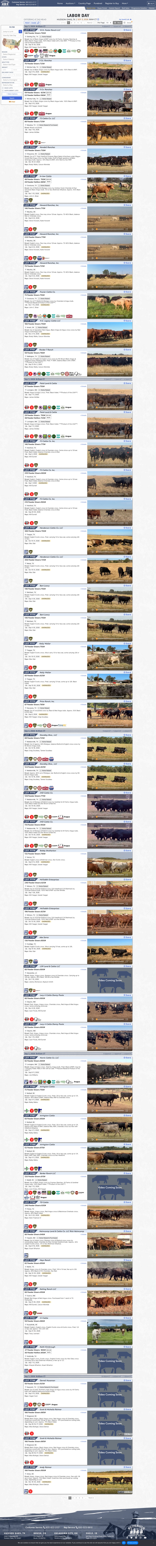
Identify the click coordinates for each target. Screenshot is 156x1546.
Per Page (101, 23)
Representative (8, 82)
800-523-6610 (31, 4)
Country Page (84, 3)
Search (12, 98)
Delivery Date (7, 72)
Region (4, 52)
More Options (12, 94)
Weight (5, 67)
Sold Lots (8, 88)
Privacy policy (132, 1543)
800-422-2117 (31, 2)
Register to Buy (112, 3)
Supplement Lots (11, 90)
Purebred (98, 3)
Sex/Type (5, 62)
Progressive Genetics (139, 8)
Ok (124, 1543)
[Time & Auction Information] (98, 19)
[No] (153, 1543)
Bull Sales (125, 8)
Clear (13, 102)
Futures (151, 8)
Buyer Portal (102, 8)
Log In (151, 3)
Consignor (6, 77)
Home (60, 3)
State (4, 57)
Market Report (114, 8)
